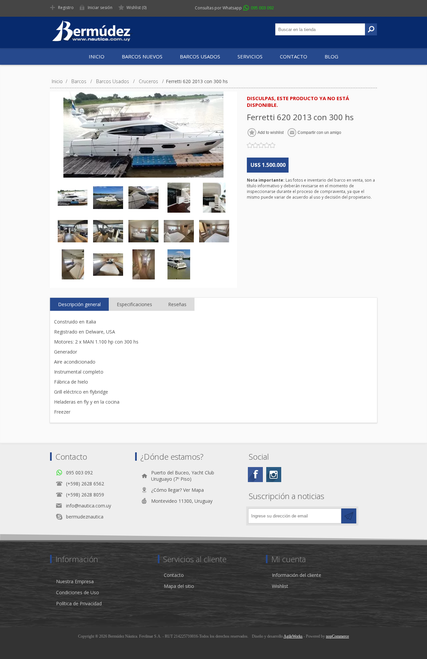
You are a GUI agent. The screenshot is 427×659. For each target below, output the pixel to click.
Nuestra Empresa (75, 581)
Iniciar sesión (100, 7)
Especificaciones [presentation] (134, 304)
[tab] (79, 304)
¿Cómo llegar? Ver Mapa (177, 490)
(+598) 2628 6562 (85, 483)
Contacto (174, 575)
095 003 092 (262, 8)
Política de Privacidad (79, 603)
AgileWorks (293, 636)
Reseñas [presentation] (177, 304)
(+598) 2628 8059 (85, 494)
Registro (66, 7)
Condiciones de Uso (77, 592)
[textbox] (320, 29)
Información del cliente (296, 575)
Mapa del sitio (179, 586)
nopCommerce (337, 636)
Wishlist (280, 586)
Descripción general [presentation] (79, 304)
